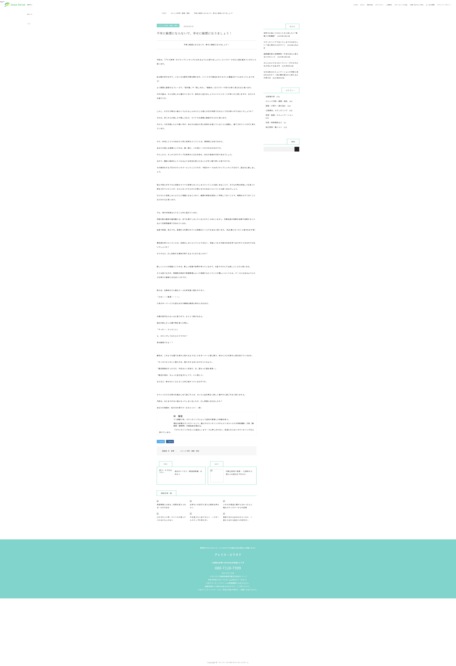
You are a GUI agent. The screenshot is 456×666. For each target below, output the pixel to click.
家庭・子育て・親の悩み (276, 106)
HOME (356, 5)
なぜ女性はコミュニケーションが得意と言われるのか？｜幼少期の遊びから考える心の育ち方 (281, 75)
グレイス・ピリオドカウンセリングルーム (233, 662)
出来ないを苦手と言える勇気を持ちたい (204, 506)
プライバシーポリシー (444, 5)
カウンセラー (379, 5)
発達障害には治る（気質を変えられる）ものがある (171, 506)
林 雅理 (171, 451)
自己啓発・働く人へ (274, 127)
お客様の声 (270, 96)
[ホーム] (157, 10)
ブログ (164, 13)
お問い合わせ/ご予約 (416, 5)
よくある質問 (430, 5)
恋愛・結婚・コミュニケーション (279, 115)
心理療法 (389, 5)
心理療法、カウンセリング (277, 110)
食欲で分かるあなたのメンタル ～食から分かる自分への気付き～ (237, 518)
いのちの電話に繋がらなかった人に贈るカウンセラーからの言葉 (237, 506)
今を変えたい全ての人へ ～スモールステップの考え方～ (204, 518)
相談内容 (370, 5)
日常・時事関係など (274, 122)
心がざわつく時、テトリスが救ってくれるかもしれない (171, 518)
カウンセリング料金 (401, 5)
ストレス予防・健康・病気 (168, 25)
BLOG (362, 5)
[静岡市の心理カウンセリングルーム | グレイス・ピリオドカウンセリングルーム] (228, 652)
